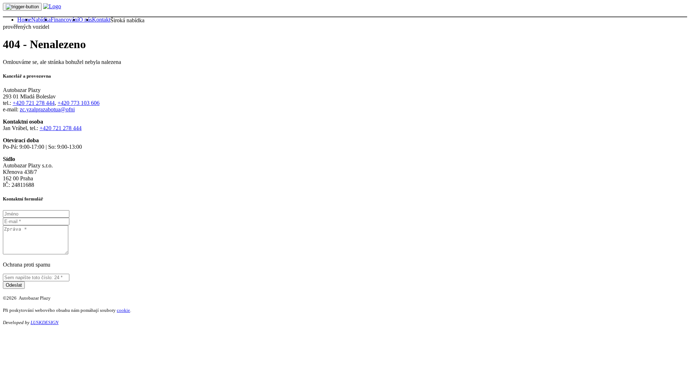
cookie (123, 310)
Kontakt (101, 20)
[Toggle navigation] (22, 7)
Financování (65, 20)
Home (24, 20)
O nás (85, 20)
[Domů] (52, 6)
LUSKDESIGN (45, 322)
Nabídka (41, 20)
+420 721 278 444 (34, 103)
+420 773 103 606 (79, 103)
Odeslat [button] (14, 285)
